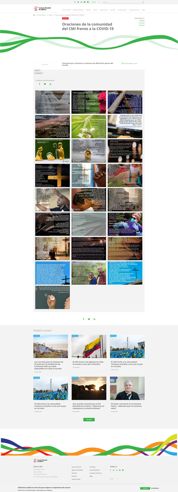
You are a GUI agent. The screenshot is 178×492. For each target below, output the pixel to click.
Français (142, 23)
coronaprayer (38, 73)
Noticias (88, 10)
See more (89, 419)
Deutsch (142, 25)
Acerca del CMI (66, 10)
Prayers (51, 15)
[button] (52, 102)
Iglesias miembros (78, 10)
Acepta (145, 488)
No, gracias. (155, 488)
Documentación (122, 10)
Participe (112, 10)
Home (34, 15)
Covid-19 (37, 70)
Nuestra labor (104, 10)
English (142, 21)
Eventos (95, 10)
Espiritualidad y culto (130, 63)
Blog (143, 10)
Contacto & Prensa (134, 10)
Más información (57, 490)
